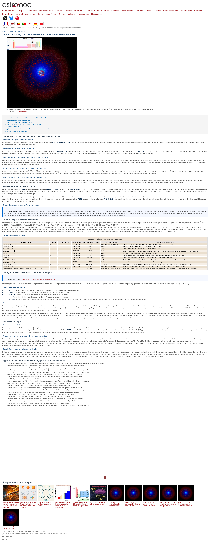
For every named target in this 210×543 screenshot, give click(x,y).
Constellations (9, 10)
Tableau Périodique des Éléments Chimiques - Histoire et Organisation (80, 504)
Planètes (198, 10)
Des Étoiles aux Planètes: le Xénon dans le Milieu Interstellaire (27, 118)
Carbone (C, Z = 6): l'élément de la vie (9, 527)
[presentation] (110, 109)
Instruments (127, 10)
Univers (61, 14)
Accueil (5, 28)
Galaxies (115, 10)
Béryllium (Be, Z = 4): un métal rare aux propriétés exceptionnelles (168, 504)
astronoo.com (22, 111)
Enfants (68, 10)
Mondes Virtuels (170, 10)
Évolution (90, 10)
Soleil (32, 14)
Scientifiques (22, 14)
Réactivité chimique (12, 127)
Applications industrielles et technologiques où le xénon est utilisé (28, 129)
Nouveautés (96, 14)
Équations (78, 10)
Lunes (148, 10)
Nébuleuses (186, 10)
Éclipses (21, 10)
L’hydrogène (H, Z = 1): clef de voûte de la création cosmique (115, 504)
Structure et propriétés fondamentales (18, 122)
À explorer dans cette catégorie (16, 131)
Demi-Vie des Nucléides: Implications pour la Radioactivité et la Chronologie (63, 505)
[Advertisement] (67, 440)
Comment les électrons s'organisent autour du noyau (38, 279)
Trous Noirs (50, 14)
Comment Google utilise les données (13, 535)
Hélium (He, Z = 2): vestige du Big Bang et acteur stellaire (132, 504)
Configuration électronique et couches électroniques (23, 124)
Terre (40, 14)
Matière (157, 10)
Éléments (32, 10)
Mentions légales (7, 536)
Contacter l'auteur (7, 538)
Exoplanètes (103, 10)
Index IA (4, 539)
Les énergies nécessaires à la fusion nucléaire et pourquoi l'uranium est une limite (11, 505)
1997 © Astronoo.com (8, 531)
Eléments (20, 28)
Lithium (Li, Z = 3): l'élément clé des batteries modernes (149, 504)
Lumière (139, 10)
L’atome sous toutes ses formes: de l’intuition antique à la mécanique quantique (28, 505)
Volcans (71, 14)
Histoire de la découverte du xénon (17, 120)
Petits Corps (7, 14)
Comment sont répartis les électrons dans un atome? (45, 504)
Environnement (46, 10)
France (12, 28)
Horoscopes (83, 14)
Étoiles (59, 10)
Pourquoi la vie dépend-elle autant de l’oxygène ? (98, 503)
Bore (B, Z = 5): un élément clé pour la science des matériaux (185, 504)
